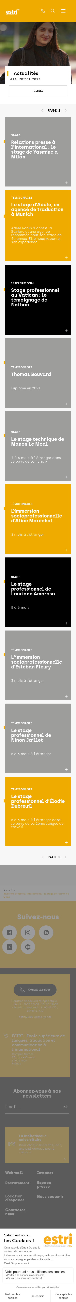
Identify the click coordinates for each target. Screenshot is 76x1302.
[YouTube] (28, 947)
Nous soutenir (50, 1197)
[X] (9, 947)
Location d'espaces (15, 1198)
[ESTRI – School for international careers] (13, 12)
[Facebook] (9, 932)
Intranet (45, 1173)
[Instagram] (28, 932)
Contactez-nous (39, 989)
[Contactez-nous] (43, 11)
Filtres (38, 91)
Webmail (14, 1173)
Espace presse (44, 1185)
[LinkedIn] (46, 932)
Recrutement (17, 1183)
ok (65, 1107)
